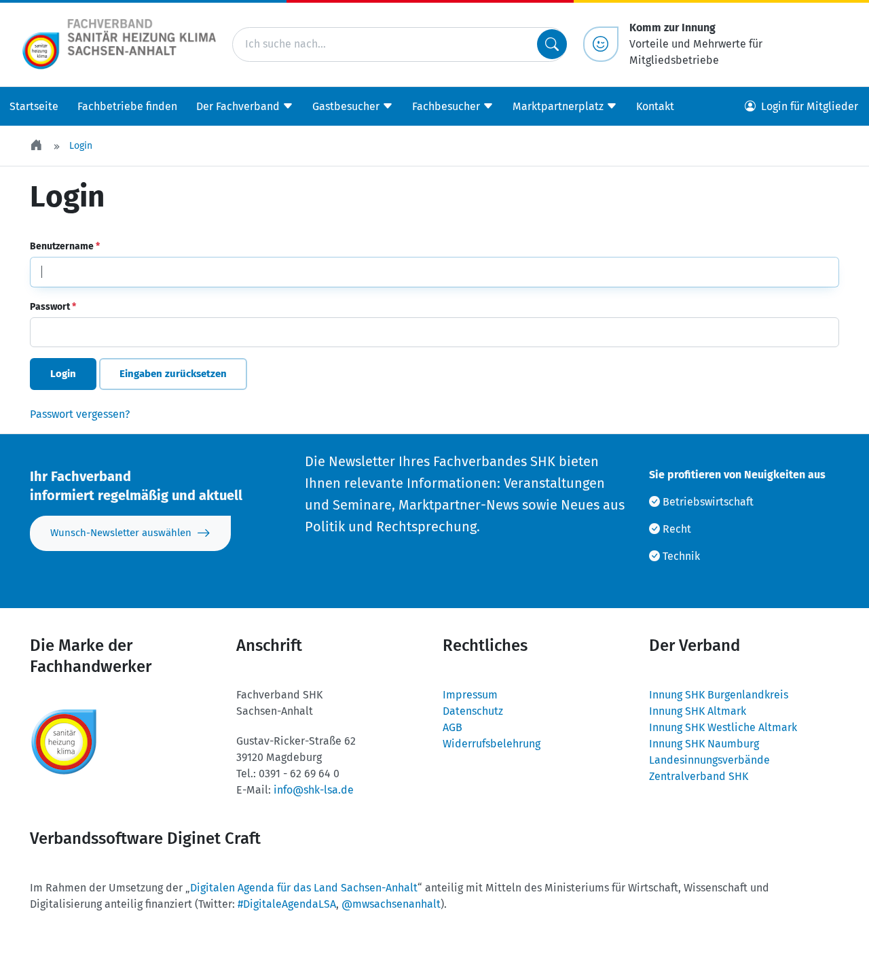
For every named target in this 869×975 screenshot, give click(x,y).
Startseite (34, 105)
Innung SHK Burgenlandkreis (718, 694)
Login (63, 374)
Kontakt (655, 105)
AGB (452, 727)
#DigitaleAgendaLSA (287, 904)
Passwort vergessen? (80, 414)
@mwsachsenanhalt (391, 904)
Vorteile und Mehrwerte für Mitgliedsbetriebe (695, 44)
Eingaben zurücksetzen (173, 374)
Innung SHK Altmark (697, 711)
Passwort (53, 307)
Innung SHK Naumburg (704, 743)
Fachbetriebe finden (127, 105)
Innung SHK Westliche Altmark (723, 727)
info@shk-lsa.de (314, 789)
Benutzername (65, 246)
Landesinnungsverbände (709, 760)
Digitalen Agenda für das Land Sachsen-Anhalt (304, 887)
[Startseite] (37, 146)
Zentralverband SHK (698, 776)
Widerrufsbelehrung (491, 743)
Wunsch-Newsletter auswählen (120, 533)
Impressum (470, 694)
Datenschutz (473, 711)
